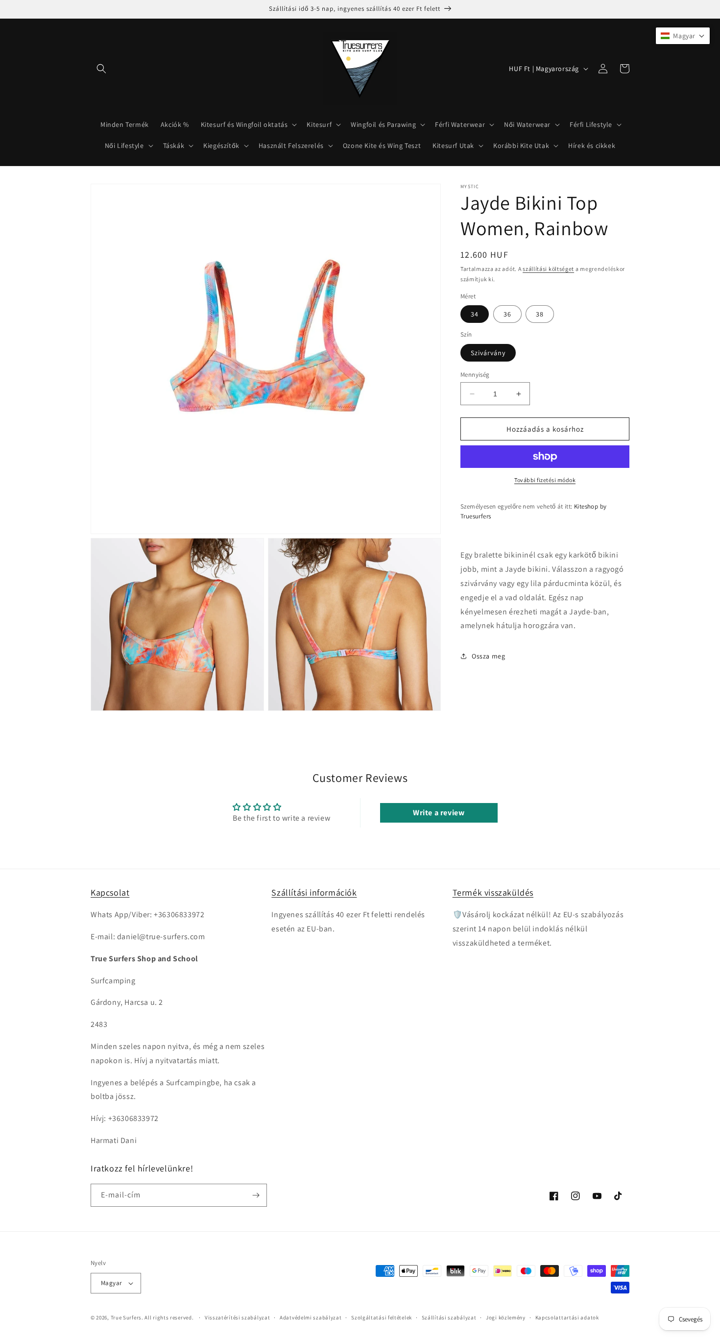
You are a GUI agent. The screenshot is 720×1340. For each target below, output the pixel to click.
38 (540, 314)
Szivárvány (488, 352)
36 (507, 314)
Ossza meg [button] (488, 655)
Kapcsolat (110, 892)
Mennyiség (475, 374)
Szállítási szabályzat (449, 1317)
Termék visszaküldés (493, 892)
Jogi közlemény (506, 1317)
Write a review (438, 812)
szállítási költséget (548, 268)
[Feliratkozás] (255, 1195)
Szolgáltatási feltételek (381, 1317)
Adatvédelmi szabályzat (310, 1317)
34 (475, 314)
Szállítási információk (314, 892)
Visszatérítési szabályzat (237, 1317)
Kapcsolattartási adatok (567, 1317)
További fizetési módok (545, 480)
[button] (101, 68)
